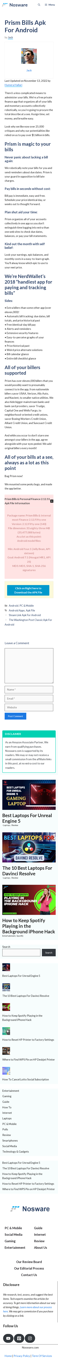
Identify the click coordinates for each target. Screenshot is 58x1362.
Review (14, 825)
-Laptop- (6, 825)
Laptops (7, 1118)
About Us (40, 1247)
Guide (5, 1101)
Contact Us (29, 1275)
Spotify (20, 936)
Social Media (9, 1146)
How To (6, 1107)
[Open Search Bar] (39, 4)
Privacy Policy (22, 1356)
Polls (5, 1129)
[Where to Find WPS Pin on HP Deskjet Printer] (6, 1052)
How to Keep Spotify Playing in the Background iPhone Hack (28, 926)
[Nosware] (5, 4)
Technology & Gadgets (15, 1151)
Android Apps (17, 610)
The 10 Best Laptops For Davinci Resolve (27, 870)
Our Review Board (29, 1262)
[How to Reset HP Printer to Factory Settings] (6, 1032)
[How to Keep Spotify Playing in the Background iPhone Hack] (29, 912)
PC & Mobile (26, 605)
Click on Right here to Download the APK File (28, 590)
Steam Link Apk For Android (25, 615)
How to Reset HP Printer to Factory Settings (28, 1039)
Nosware (18, 4)
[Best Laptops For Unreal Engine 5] (29, 807)
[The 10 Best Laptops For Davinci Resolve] (29, 860)
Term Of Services (42, 1356)
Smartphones (10, 1140)
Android (13, 605)
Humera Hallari (13, 85)
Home (8, 1356)
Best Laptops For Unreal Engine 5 (21, 975)
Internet (7, 1112)
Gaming (6, 1096)
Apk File (30, 610)
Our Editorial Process (29, 1268)
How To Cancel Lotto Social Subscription (25, 1079)
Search (6, 946)
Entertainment (9, 936)
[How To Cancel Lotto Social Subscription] (6, 1072)
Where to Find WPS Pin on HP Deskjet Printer (28, 1059)
